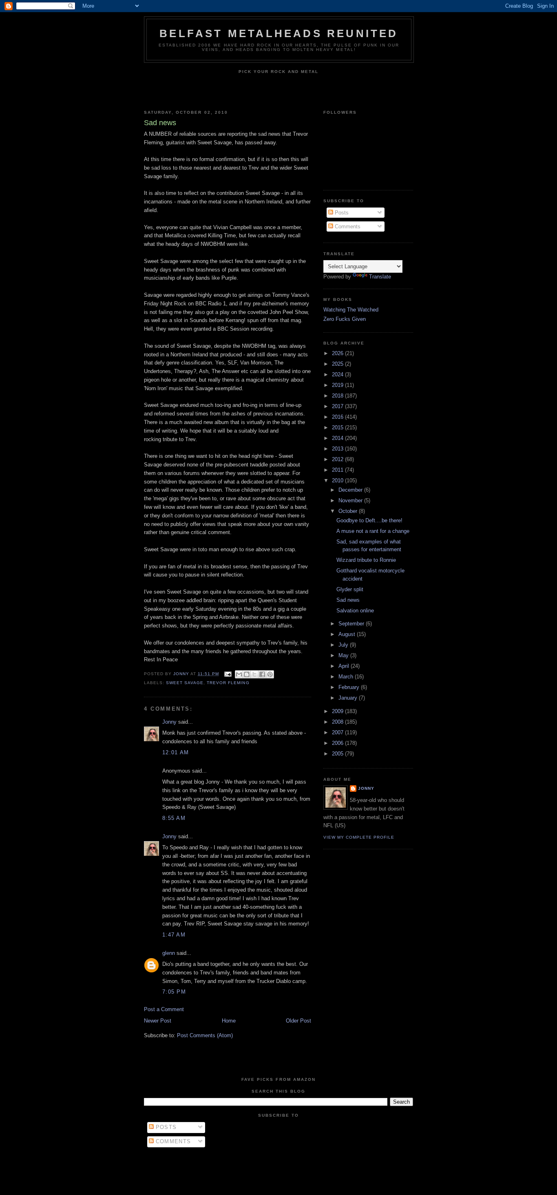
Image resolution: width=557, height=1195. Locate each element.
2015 (338, 427)
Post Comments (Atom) (205, 1035)
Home (229, 1021)
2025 (338, 364)
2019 (338, 385)
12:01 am (175, 752)
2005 (338, 754)
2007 (338, 732)
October (348, 511)
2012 (338, 459)
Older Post (298, 1021)
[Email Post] (228, 673)
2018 (338, 396)
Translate (380, 277)
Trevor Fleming (228, 682)
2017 (338, 406)
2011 (338, 470)
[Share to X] (254, 674)
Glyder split (349, 589)
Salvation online (355, 610)
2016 (338, 417)
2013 (338, 449)
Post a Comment (164, 1009)
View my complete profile (358, 837)
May (344, 655)
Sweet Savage (184, 682)
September (352, 624)
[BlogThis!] (247, 674)
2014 (338, 438)
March (346, 677)
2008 (338, 722)
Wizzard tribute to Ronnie (366, 560)
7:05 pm (174, 992)
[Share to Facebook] (262, 674)
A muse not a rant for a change (372, 531)
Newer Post (157, 1021)
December (351, 490)
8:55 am (174, 818)
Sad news (348, 600)
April (344, 666)
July (344, 645)
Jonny (169, 722)
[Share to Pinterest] (270, 674)
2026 (338, 353)
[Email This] (239, 674)
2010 (338, 480)
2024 (338, 374)
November (351, 500)
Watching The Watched (350, 310)
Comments (346, 226)
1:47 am (174, 935)
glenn (168, 953)
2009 (338, 711)
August (347, 634)
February (349, 687)
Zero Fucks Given (344, 319)
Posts (341, 213)
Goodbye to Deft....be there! (369, 520)
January (348, 698)
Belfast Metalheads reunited (278, 33)
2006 (338, 743)
